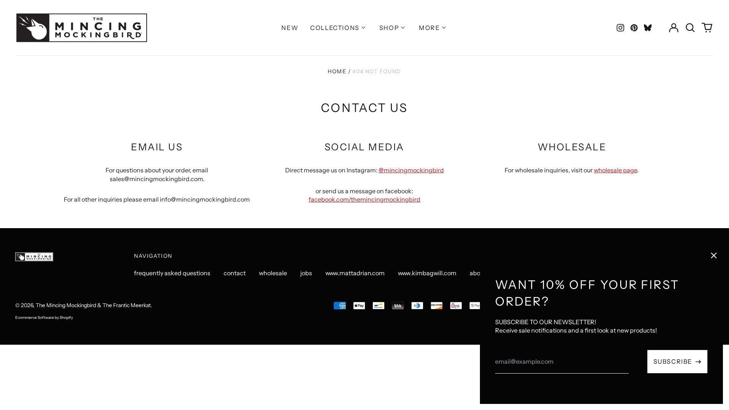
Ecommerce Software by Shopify (44, 317)
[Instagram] (620, 28)
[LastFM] (648, 28)
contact (235, 273)
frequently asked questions (172, 273)
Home (337, 71)
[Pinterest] (634, 28)
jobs (306, 273)
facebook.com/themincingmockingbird (364, 199)
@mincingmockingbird (411, 170)
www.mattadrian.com (355, 273)
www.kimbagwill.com (427, 273)
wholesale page (615, 170)
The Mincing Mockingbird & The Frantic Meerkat (93, 305)
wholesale (273, 273)
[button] (690, 28)
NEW (289, 28)
